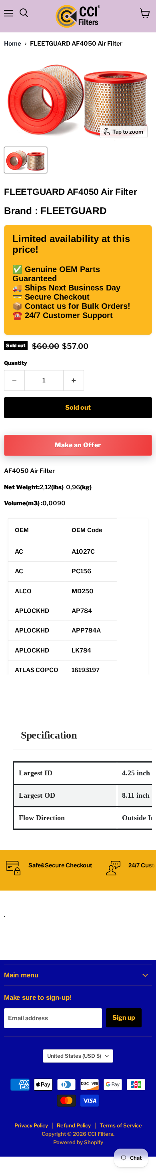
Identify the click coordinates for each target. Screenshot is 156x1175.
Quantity (15, 363)
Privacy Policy (31, 1125)
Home (12, 43)
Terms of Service (121, 1125)
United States (74, 1056)
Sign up (123, 1017)
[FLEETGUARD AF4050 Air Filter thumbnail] (25, 160)
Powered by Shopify (78, 1142)
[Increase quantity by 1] (74, 380)
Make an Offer (78, 445)
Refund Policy (74, 1125)
